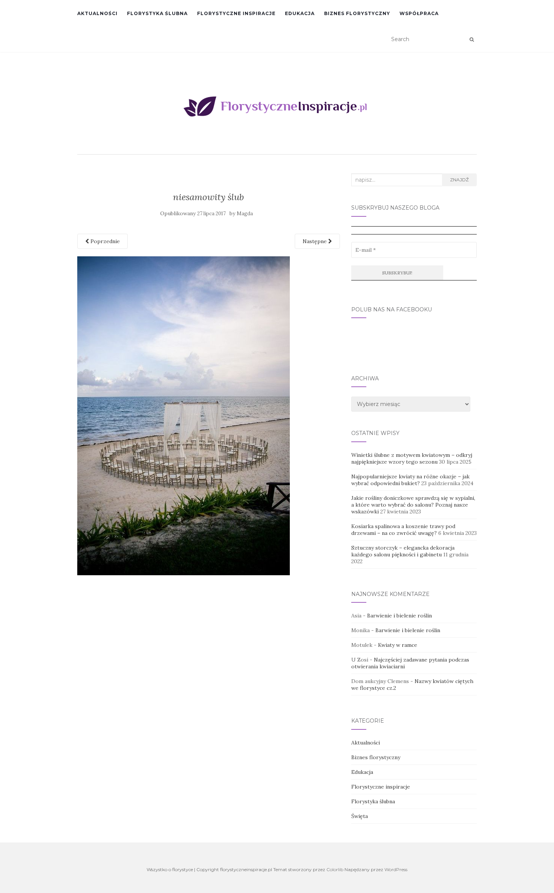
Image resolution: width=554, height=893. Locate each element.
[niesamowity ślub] (183, 415)
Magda (245, 213)
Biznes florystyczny (357, 13)
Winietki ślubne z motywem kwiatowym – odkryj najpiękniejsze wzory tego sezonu (411, 458)
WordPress (395, 869)
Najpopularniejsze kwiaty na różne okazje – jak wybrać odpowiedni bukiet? (410, 480)
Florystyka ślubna (157, 13)
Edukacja (300, 13)
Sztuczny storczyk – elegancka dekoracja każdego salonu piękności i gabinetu (403, 551)
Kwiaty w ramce (397, 645)
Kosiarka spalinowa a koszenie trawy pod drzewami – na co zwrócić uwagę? (403, 529)
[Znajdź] (472, 39)
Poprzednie (104, 241)
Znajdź (459, 179)
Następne (315, 241)
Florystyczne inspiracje (236, 13)
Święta (359, 816)
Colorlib (334, 869)
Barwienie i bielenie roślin (399, 615)
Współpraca (419, 13)
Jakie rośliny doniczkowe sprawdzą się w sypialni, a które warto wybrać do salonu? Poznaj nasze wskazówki (413, 505)
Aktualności (97, 13)
